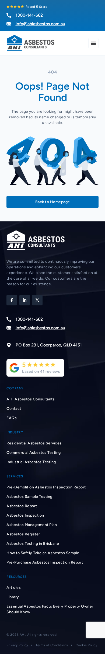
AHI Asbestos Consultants (30, 399)
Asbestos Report (21, 506)
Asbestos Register (23, 534)
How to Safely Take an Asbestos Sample (42, 553)
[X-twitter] (37, 300)
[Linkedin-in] (24, 300)
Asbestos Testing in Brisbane (32, 543)
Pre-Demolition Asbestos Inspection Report (46, 487)
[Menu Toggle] (93, 43)
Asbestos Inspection (25, 515)
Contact (13, 408)
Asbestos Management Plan (31, 525)
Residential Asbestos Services (34, 443)
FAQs (11, 418)
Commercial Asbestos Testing (33, 452)
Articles (13, 587)
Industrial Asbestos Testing (31, 462)
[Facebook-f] (11, 300)
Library (12, 597)
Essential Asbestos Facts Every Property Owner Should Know (49, 609)
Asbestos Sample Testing (29, 496)
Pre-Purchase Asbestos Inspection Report (44, 562)
